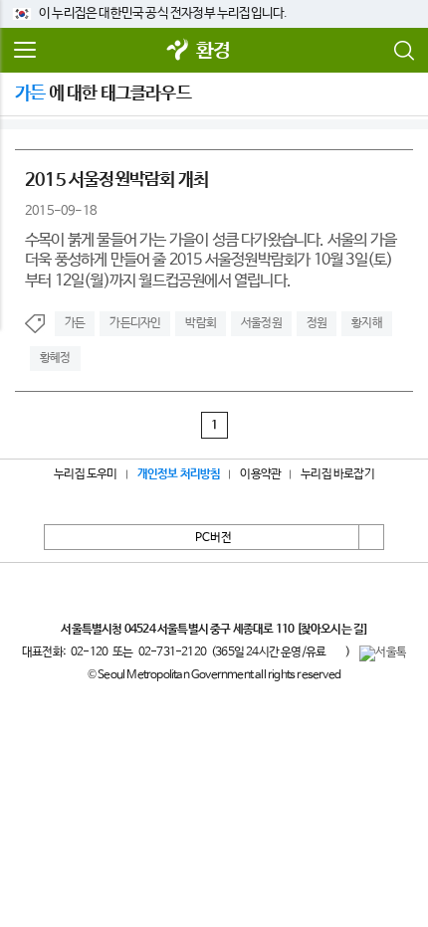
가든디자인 (134, 323)
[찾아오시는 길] (332, 630)
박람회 (200, 323)
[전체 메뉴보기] (25, 51)
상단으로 (371, 537)
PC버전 (213, 538)
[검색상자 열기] (403, 51)
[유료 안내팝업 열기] (335, 652)
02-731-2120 (172, 652)
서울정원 (261, 323)
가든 (75, 323)
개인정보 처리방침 (179, 474)
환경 (213, 51)
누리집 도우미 (85, 474)
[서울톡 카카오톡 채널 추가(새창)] (382, 653)
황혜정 (55, 358)
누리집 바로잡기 (337, 474)
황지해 (366, 323)
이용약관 (260, 474)
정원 (316, 323)
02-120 (89, 652)
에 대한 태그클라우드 (103, 93)
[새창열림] (178, 51)
